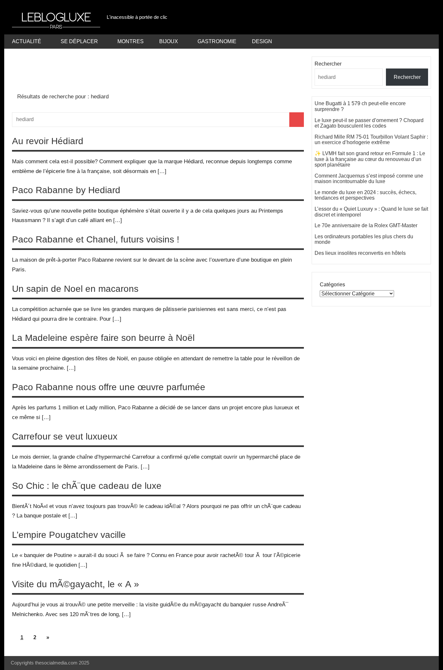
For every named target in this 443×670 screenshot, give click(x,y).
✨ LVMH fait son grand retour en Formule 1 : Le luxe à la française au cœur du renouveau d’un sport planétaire (370, 159)
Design (262, 41)
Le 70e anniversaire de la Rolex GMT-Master (366, 225)
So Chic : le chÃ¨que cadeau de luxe (87, 486)
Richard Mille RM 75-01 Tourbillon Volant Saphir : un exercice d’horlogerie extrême (371, 139)
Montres (130, 41)
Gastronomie (217, 41)
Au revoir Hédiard (47, 141)
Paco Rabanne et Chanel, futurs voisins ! (95, 239)
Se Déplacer (79, 41)
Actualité (26, 41)
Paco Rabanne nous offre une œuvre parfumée (108, 387)
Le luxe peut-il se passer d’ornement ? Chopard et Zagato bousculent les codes (369, 123)
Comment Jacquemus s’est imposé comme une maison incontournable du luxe (369, 178)
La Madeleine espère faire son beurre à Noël (103, 338)
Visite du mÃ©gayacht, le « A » (75, 584)
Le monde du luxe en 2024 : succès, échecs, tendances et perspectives (365, 195)
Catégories (332, 284)
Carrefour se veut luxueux (64, 436)
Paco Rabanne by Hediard (66, 190)
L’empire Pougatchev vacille (69, 535)
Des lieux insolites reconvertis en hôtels (360, 253)
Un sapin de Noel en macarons (75, 289)
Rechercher (328, 64)
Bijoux (168, 41)
